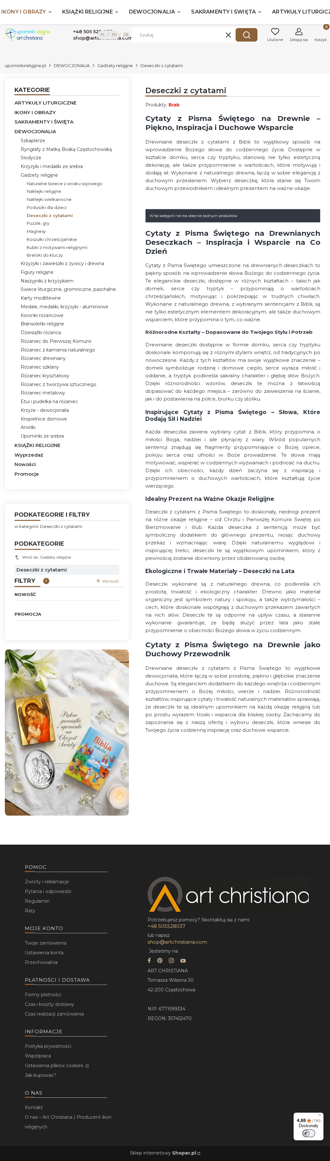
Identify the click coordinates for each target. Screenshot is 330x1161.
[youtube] (183, 961)
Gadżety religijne (115, 65)
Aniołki (28, 427)
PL (103, 35)
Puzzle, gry (38, 223)
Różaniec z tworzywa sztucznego (58, 384)
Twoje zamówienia (45, 943)
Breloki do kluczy (45, 255)
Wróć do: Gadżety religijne (46, 557)
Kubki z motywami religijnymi (57, 247)
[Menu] (320, 1116)
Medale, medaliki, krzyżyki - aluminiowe (64, 307)
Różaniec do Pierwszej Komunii (56, 341)
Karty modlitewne (41, 298)
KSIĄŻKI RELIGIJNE (38, 445)
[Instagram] (171, 961)
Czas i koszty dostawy (49, 1004)
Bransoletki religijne (42, 324)
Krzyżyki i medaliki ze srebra (52, 166)
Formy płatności (43, 994)
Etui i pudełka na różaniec (49, 401)
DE (126, 35)
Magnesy (36, 231)
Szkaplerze (33, 141)
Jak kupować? (40, 1075)
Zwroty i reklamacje (47, 882)
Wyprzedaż (29, 455)
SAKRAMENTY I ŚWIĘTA (44, 122)
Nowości (25, 464)
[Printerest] (159, 961)
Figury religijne (37, 272)
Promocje (27, 474)
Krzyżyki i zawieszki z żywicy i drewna (62, 263)
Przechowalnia (41, 962)
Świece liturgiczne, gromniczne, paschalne (68, 289)
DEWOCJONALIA (72, 65)
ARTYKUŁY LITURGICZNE (46, 103)
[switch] (308, 1133)
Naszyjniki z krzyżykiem (47, 281)
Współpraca (38, 1056)
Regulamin (37, 901)
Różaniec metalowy (43, 393)
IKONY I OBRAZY (35, 112)
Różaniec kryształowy (45, 376)
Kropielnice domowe (44, 419)
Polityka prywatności (48, 1046)
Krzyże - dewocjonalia (45, 410)
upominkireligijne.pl (25, 65)
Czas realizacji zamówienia (54, 1014)
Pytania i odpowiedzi (48, 891)
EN (114, 35)
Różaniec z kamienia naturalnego (58, 350)
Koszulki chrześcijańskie (52, 239)
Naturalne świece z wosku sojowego (64, 183)
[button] (246, 35)
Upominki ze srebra (42, 436)
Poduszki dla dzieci (47, 207)
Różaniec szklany (40, 367)
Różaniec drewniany (43, 358)
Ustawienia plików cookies (54, 1065)
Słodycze (31, 158)
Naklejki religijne (44, 191)
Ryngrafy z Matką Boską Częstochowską (66, 149)
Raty (30, 911)
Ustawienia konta (44, 953)
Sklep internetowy (163, 1153)
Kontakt (34, 1107)
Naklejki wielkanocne (49, 199)
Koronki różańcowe (42, 315)
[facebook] (149, 961)
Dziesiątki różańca (41, 332)
